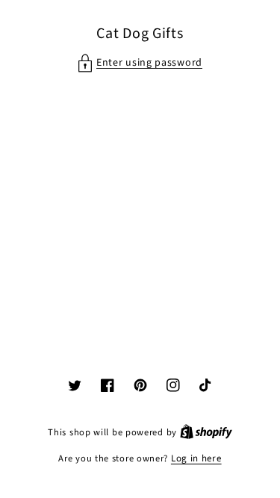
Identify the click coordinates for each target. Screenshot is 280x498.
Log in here (196, 458)
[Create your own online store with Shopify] (206, 432)
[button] (140, 63)
